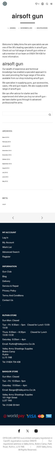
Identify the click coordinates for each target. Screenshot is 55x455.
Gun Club (6, 271)
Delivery (6, 280)
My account (8, 242)
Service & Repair (10, 285)
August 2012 (5, 168)
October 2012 (6, 159)
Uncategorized (42, 28)
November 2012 (6, 155)
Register (6, 256)
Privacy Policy (9, 290)
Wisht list (7, 247)
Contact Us (7, 300)
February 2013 (6, 141)
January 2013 (6, 146)
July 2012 (5, 172)
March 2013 (5, 137)
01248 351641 (13, 404)
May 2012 (5, 181)
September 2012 (7, 163)
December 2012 (6, 150)
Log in (4, 204)
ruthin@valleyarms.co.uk (22, 343)
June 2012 (5, 177)
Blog (4, 276)
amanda (13, 28)
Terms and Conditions (13, 295)
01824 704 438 (13, 361)
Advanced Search (11, 251)
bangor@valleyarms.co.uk (22, 389)
